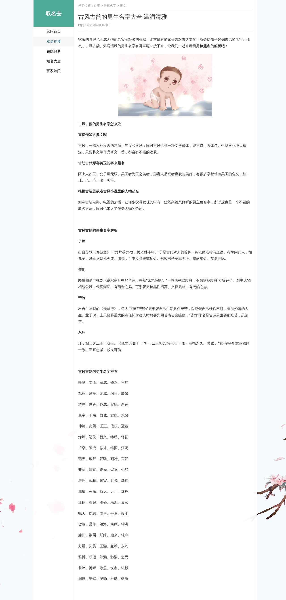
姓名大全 (53, 61)
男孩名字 (110, 5)
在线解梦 (53, 51)
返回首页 (53, 32)
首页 (97, 5)
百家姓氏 (53, 71)
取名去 (54, 13)
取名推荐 (53, 41)
